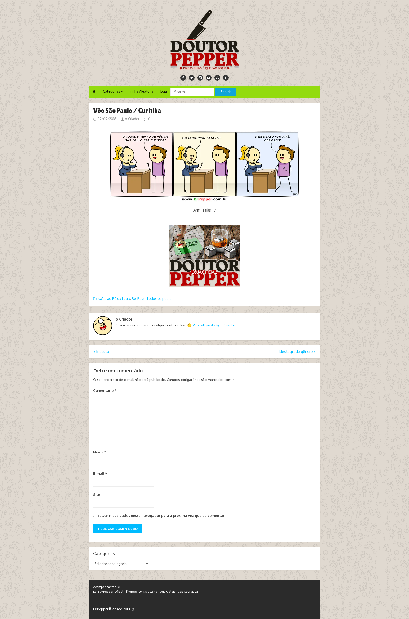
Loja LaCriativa (188, 591)
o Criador (131, 119)
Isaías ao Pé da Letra (114, 298)
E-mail (100, 473)
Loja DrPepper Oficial (108, 591)
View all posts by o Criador (214, 325)
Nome (99, 452)
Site (96, 494)
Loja (163, 91)
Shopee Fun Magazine (141, 591)
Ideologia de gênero (297, 351)
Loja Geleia (168, 591)
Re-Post (138, 298)
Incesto (101, 351)
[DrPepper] (204, 39)
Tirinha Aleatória (140, 91)
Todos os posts (158, 298)
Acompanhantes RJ (106, 587)
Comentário (104, 390)
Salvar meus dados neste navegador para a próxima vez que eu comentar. (161, 515)
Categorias (111, 91)
